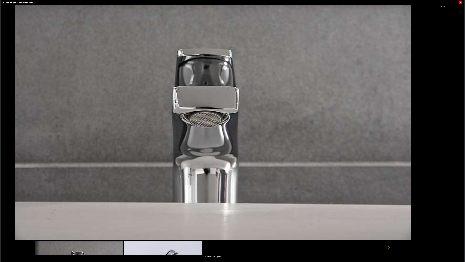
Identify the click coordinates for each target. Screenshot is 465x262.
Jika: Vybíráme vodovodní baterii (19, 3)
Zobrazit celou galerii (214, 257)
